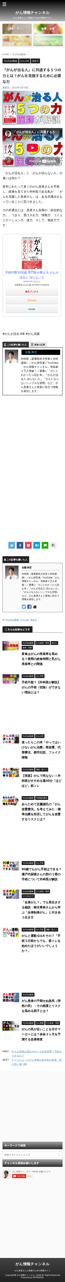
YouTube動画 (12, 619)
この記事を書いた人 (17, 344)
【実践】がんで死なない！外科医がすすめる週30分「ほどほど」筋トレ (42, 780)
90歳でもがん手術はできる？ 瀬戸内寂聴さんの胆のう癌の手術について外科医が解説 (43, 874)
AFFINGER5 (38, 1277)
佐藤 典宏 (31, 352)
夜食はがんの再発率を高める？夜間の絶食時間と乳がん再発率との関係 (41, 659)
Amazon (32, 300)
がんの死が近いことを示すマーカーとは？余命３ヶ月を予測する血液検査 (41, 1034)
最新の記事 (39, 344)
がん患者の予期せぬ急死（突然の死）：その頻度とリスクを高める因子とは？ (41, 1006)
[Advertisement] (32, 437)
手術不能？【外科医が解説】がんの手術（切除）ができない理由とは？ (41, 687)
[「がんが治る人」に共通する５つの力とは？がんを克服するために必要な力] (36, 545)
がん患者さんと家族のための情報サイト (32, 1270)
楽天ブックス (31, 291)
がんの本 (24, 619)
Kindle (31, 309)
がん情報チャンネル (33, 12)
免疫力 (33, 619)
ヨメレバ (37, 281)
